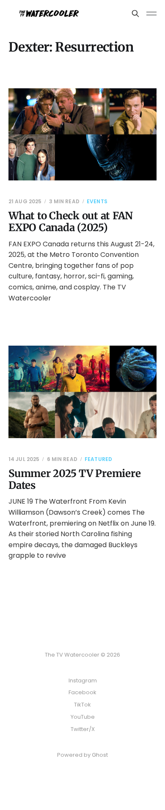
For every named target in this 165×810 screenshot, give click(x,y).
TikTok (82, 705)
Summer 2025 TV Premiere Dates (74, 479)
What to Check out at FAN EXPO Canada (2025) (70, 221)
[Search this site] (135, 13)
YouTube (83, 717)
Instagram (83, 680)
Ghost (100, 755)
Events (97, 201)
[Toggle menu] (151, 13)
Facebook (82, 692)
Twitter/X (83, 729)
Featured (98, 459)
